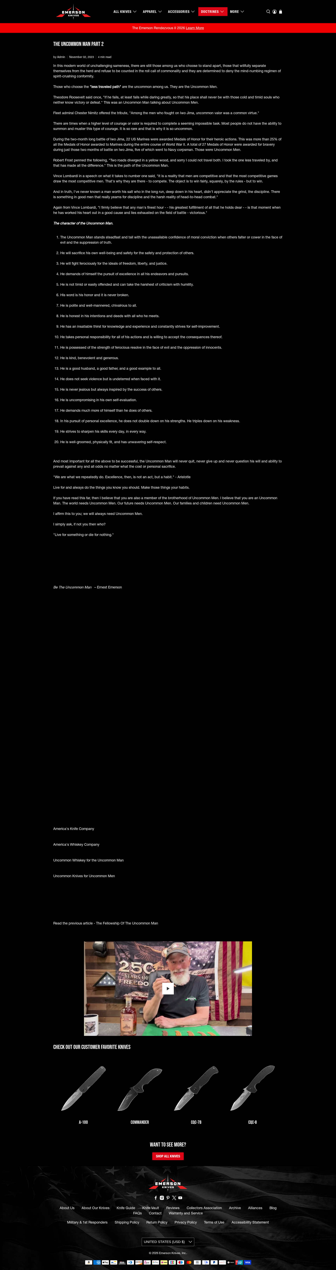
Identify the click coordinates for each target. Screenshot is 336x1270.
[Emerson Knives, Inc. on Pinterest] (168, 1198)
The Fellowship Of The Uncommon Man (127, 923)
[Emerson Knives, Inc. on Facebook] (156, 1198)
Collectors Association (204, 1208)
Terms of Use (214, 1222)
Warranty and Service (186, 1213)
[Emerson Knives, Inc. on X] (174, 1198)
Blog (273, 1208)
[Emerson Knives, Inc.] (73, 12)
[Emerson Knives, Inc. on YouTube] (180, 1198)
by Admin (59, 57)
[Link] (83, 1088)
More (234, 11)
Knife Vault (150, 1208)
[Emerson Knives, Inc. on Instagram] (162, 1198)
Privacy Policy (186, 1222)
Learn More (195, 28)
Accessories (179, 11)
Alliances (255, 1208)
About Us (67, 1208)
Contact (155, 1213)
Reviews (172, 1208)
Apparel (150, 11)
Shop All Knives (168, 1156)
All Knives (122, 11)
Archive (235, 1208)
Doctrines (210, 11)
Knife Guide (126, 1208)
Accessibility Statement (250, 1222)
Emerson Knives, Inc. (172, 1253)
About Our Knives (95, 1208)
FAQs (137, 1213)
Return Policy (156, 1222)
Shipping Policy (127, 1222)
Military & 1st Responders (87, 1222)
